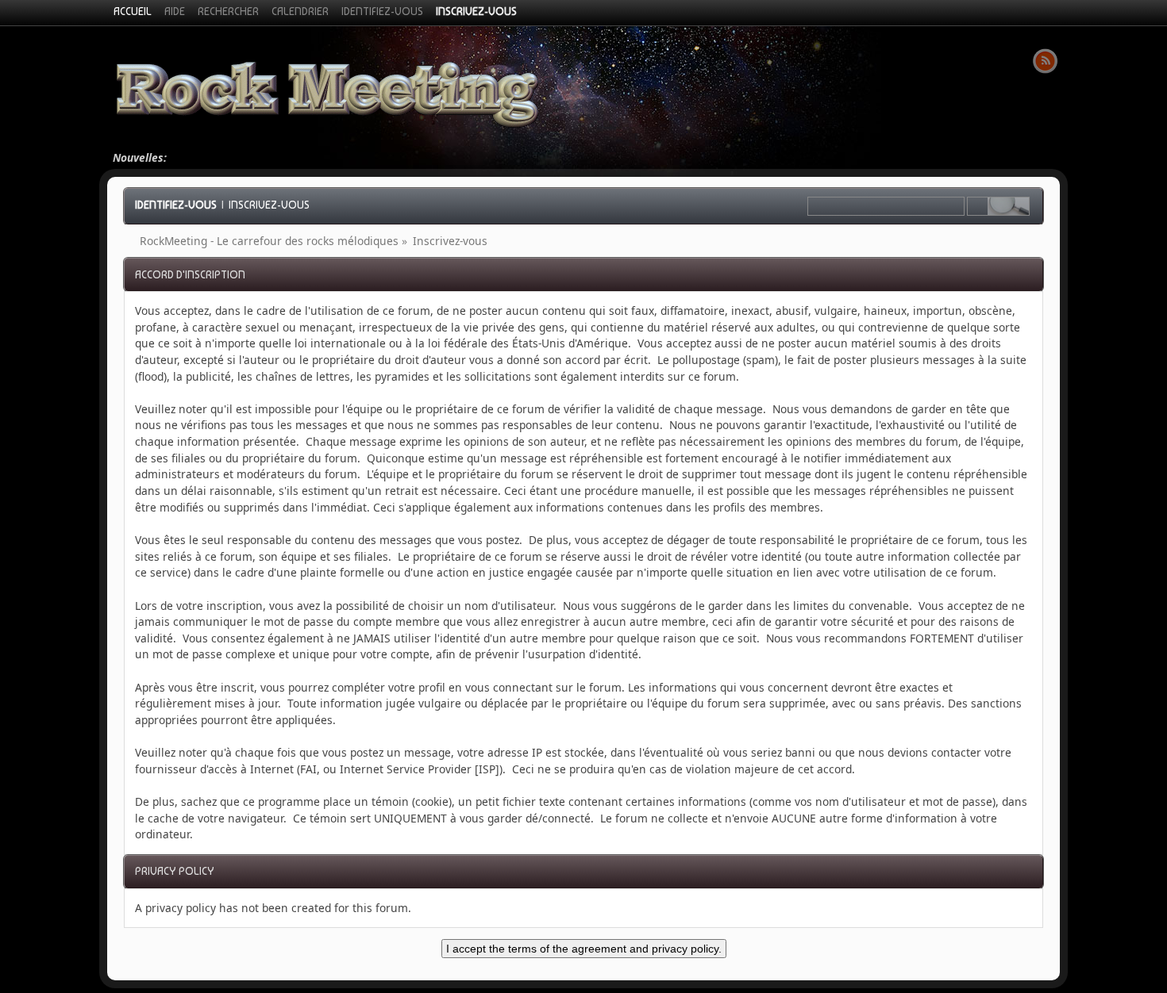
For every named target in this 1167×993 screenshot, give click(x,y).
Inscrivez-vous (269, 204)
